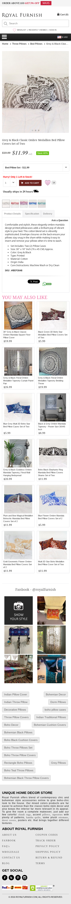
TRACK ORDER (46, 840)
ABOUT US (9, 835)
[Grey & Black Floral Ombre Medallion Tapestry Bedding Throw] (53, 361)
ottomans (63, 817)
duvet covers (9, 820)
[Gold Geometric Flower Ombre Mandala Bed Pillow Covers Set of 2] (18, 545)
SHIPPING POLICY (48, 852)
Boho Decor (11, 724)
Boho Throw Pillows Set (18, 747)
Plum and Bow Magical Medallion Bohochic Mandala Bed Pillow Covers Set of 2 (18, 518)
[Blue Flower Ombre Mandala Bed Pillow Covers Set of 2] (53, 499)
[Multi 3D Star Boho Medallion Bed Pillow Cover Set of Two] (53, 545)
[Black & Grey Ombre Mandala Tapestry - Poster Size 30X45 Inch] (53, 407)
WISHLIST (21, 30)
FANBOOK (9, 840)
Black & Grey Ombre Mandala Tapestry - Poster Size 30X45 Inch (52, 427)
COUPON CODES (47, 835)
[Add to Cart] (30, 182)
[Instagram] (24, 877)
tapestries (57, 814)
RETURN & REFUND (49, 857)
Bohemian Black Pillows (18, 732)
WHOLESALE (10, 852)
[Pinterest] (18, 877)
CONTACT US (11, 857)
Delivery (47, 213)
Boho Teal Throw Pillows (18, 770)
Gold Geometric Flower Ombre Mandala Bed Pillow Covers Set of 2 (17, 564)
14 (54, 182)
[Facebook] (4, 877)
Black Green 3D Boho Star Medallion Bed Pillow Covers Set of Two (52, 335)
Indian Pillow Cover (15, 694)
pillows (46, 814)
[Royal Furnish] (22, 15)
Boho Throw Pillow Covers (20, 755)
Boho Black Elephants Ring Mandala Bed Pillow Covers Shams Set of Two (50, 472)
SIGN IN (52, 30)
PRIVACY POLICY (48, 846)
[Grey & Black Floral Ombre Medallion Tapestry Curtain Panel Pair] (18, 361)
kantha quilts (33, 817)
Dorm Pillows (58, 702)
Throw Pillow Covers (16, 717)
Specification (32, 213)
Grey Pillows (58, 762)
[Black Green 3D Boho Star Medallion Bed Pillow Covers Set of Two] (53, 315)
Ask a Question (59, 220)
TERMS (40, 863)
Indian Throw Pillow (15, 702)
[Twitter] (11, 877)
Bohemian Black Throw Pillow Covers (26, 777)
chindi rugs (24, 814)
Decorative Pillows (15, 709)
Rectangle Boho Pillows (18, 762)
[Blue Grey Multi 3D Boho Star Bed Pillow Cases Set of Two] (18, 407)
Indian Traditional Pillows (51, 717)
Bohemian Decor (56, 694)
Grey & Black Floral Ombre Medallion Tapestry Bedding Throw (50, 381)
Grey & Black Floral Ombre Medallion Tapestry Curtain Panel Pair (18, 381)
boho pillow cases (55, 709)
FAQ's (6, 846)
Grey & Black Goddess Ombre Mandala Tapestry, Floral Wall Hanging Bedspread (17, 472)
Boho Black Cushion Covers (20, 740)
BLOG (6, 863)
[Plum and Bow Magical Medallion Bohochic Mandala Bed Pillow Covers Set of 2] (18, 499)
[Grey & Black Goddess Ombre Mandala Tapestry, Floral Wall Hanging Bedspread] (18, 453)
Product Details (12, 213)
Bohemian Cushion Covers (50, 724)
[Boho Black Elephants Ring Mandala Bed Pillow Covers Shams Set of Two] (53, 453)
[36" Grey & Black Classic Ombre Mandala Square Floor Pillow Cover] (18, 315)
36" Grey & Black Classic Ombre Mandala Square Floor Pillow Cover (16, 335)
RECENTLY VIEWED (38, 30)
